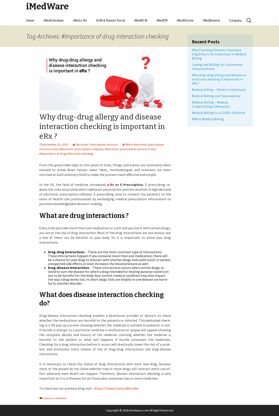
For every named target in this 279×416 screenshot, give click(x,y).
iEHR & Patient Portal (110, 20)
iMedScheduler (54, 20)
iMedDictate (185, 20)
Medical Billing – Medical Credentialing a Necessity (211, 104)
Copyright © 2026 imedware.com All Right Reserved (139, 410)
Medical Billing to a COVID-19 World (218, 112)
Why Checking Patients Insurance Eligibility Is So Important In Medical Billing (219, 54)
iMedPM (162, 20)
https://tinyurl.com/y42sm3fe (116, 388)
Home (30, 20)
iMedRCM (140, 20)
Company (235, 20)
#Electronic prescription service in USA (130, 149)
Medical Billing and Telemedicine (216, 96)
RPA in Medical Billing (208, 119)
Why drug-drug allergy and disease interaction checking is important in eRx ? (102, 126)
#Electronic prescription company (81, 149)
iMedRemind (211, 20)
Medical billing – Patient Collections (219, 89)
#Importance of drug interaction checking (66, 154)
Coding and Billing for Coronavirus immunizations (217, 66)
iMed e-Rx (80, 20)
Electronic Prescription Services (97, 144)
